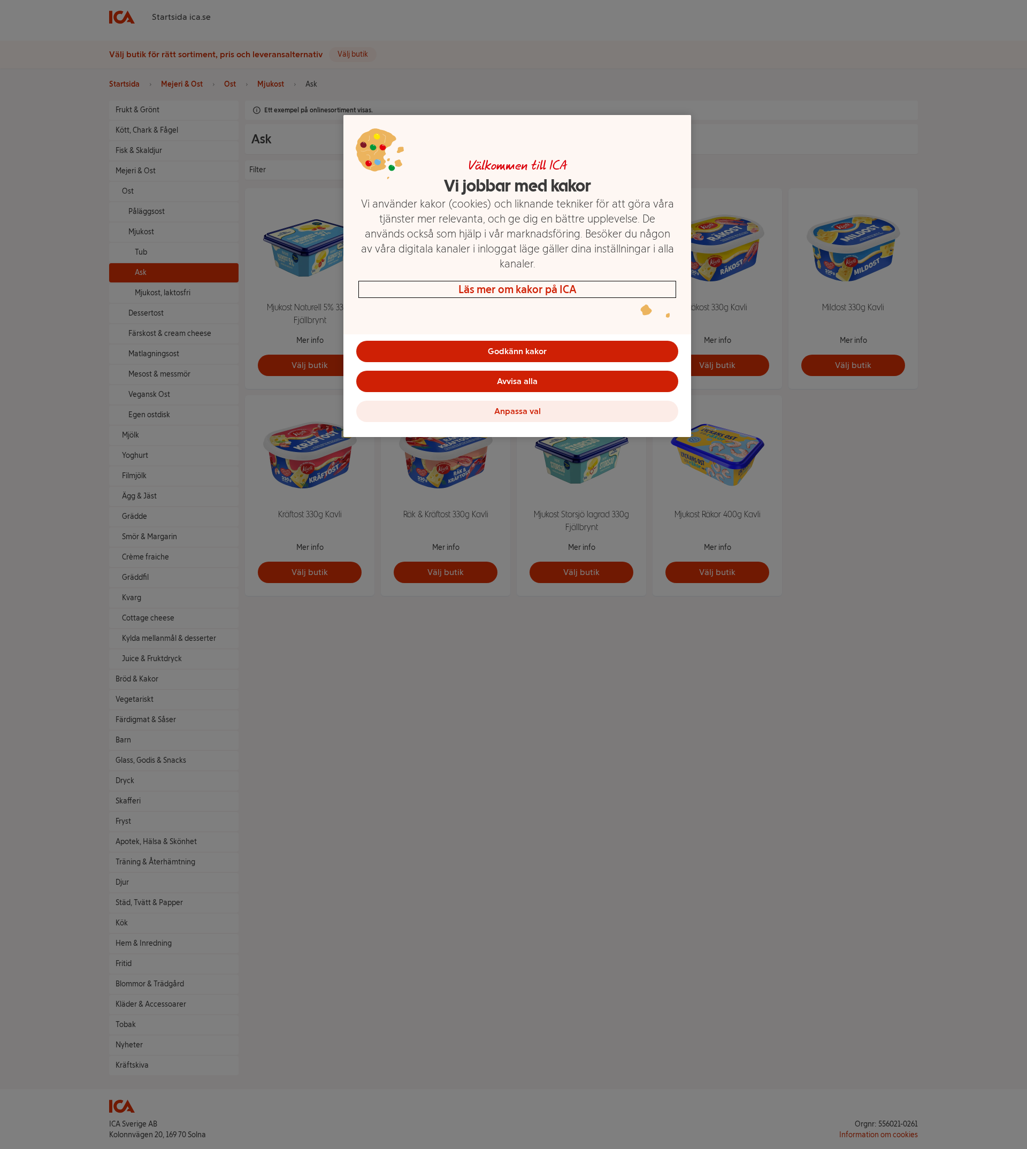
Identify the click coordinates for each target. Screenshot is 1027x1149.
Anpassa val (517, 411)
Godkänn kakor (517, 351)
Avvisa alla (517, 381)
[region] (517, 276)
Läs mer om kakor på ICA (517, 289)
